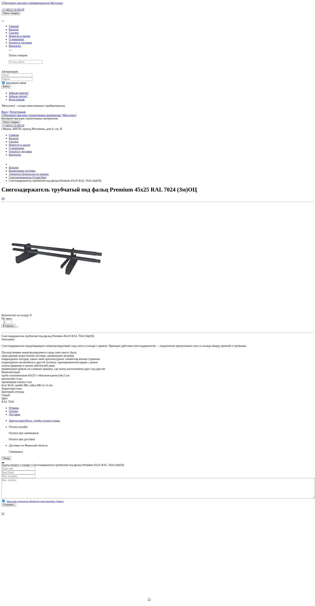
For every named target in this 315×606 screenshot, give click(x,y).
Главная (14, 26)
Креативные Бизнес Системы (157, 602)
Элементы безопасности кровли (29, 174)
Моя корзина (17, 563)
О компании (16, 39)
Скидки (13, 32)
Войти (6, 86)
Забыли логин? (18, 96)
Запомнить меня (15, 82)
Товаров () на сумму (20, 16)
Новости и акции (19, 36)
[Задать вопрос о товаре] (16, 326)
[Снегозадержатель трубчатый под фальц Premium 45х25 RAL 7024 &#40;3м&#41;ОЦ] (56, 311)
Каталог (14, 29)
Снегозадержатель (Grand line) (27, 177)
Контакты (15, 45)
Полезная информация (23, 543)
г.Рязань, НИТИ (18, 580)
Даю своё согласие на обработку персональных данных (35, 501)
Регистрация (16, 99)
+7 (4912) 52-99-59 (12, 9)
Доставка (14, 414)
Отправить (9, 504)
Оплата (13, 411)
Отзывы (14, 407)
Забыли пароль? (19, 92)
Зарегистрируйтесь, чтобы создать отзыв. (34, 420)
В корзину (8, 326)
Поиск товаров (11, 13)
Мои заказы (16, 566)
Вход (4, 111)
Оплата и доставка (20, 42)
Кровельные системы (22, 170)
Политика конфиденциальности (21, 523)
